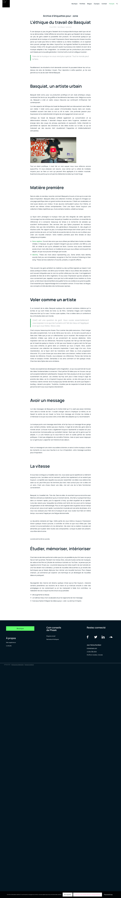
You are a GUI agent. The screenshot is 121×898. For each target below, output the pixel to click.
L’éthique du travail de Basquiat (60, 22)
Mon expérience (11, 642)
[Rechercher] (117, 3)
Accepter (67, 895)
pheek (70, 27)
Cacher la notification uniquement (88, 895)
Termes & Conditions (29, 664)
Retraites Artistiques (52, 639)
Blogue (63, 27)
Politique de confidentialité (17, 664)
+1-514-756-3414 (92, 651)
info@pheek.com (92, 648)
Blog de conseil (50, 636)
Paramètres (108, 895)
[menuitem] (75, 3)
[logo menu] (6, 3)
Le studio (9, 646)
